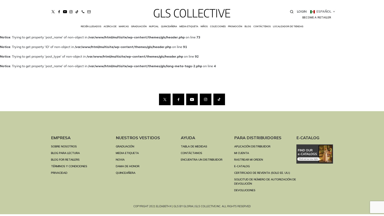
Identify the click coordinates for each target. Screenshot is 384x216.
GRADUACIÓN (125, 146)
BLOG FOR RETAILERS (65, 159)
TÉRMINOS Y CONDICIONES (69, 166)
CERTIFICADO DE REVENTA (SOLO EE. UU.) (262, 173)
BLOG (248, 26)
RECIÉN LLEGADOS (91, 26)
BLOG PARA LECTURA (65, 153)
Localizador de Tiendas (288, 26)
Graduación (139, 26)
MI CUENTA (241, 153)
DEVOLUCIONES (244, 190)
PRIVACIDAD (59, 173)
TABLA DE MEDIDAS (194, 146)
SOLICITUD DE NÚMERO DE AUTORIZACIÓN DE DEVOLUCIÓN (265, 181)
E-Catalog (242, 166)
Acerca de (110, 26)
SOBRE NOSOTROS (64, 146)
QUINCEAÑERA (125, 173)
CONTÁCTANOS (191, 153)
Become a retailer (316, 17)
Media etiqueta (188, 26)
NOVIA (120, 159)
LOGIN (302, 11)
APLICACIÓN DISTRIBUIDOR (252, 146)
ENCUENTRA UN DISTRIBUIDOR (201, 159)
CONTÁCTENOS (262, 26)
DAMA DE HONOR (127, 166)
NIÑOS (204, 26)
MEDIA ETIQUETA (127, 153)
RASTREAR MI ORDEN (248, 159)
